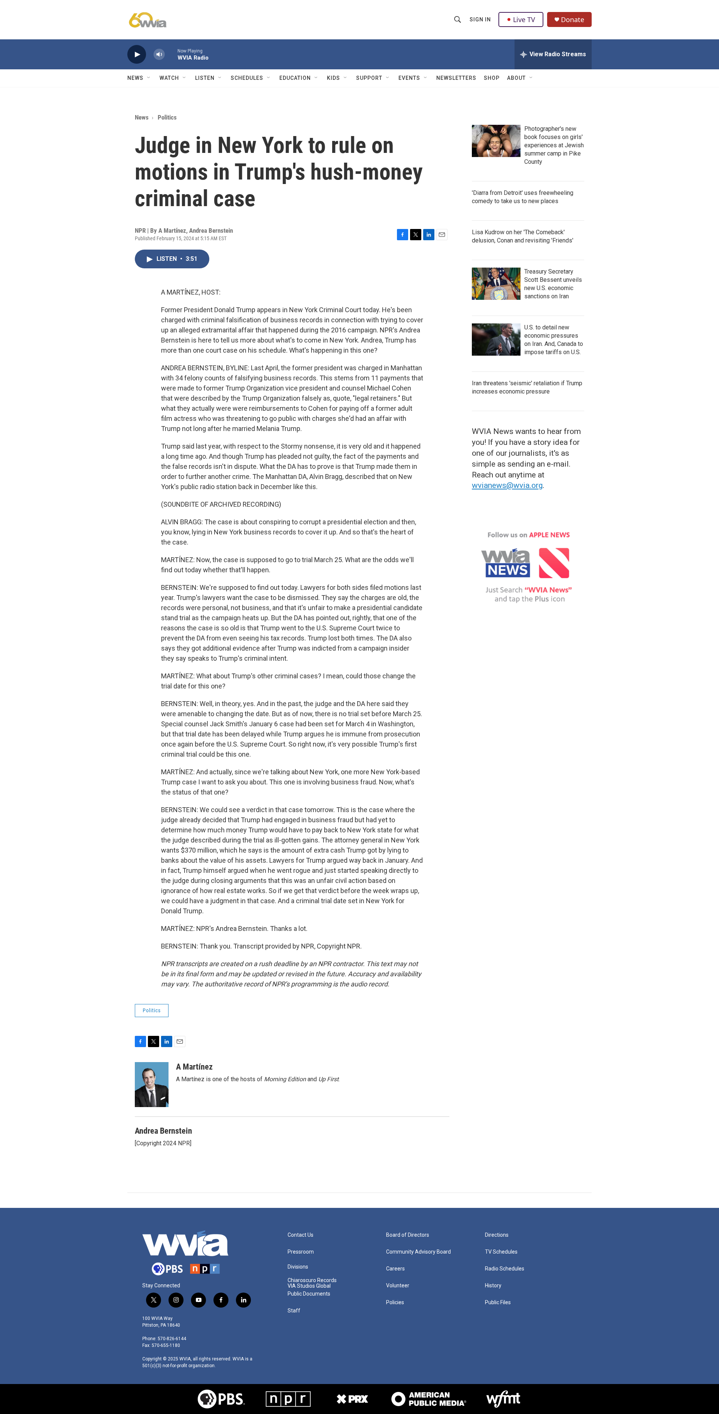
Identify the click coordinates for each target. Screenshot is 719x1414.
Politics (167, 117)
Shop (492, 78)
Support (369, 78)
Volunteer (397, 1285)
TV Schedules (501, 1252)
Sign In (480, 19)
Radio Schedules (504, 1269)
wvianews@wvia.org (507, 485)
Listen (205, 78)
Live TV (524, 19)
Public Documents (309, 1294)
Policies (395, 1302)
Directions (497, 1235)
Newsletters (456, 78)
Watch (169, 78)
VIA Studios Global (309, 1286)
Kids (333, 78)
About (516, 78)
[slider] (171, 54)
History (493, 1285)
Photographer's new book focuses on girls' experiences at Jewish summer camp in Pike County (554, 145)
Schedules (247, 78)
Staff (294, 1311)
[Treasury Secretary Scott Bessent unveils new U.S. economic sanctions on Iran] (496, 284)
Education (295, 78)
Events (409, 78)
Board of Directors (407, 1235)
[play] (137, 54)
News (135, 78)
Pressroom (301, 1252)
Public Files (498, 1302)
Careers (395, 1269)
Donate (572, 20)
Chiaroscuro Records (312, 1280)
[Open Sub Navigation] (149, 78)
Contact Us (300, 1235)
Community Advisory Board (418, 1252)
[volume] (159, 54)
